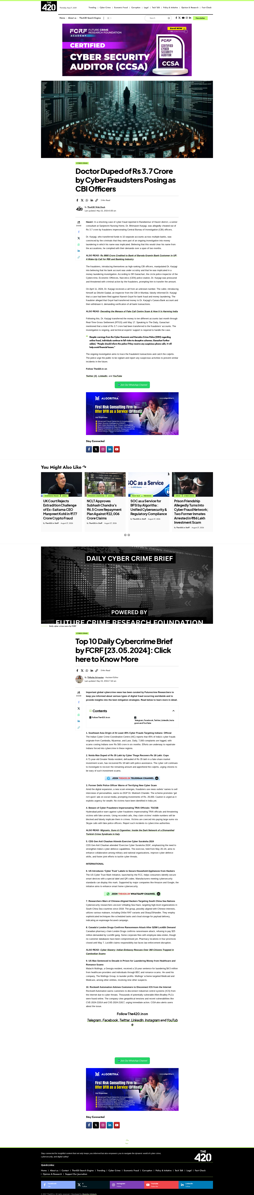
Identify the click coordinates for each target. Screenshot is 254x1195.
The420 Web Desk (96, 207)
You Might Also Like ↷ (63, 467)
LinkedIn (137, 1020)
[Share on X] (82, 200)
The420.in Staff (52, 523)
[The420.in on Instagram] (103, 449)
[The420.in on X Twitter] (96, 449)
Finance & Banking (53, 496)
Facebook (110, 1020)
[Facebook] (176, 18)
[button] (125, 535)
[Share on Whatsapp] (87, 200)
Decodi (104, 311)
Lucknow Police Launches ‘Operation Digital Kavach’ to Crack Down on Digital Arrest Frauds (191, 509)
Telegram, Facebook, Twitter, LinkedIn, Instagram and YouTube (154, 721)
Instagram (152, 1020)
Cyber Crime (82, 163)
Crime (134, 496)
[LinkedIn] (190, 18)
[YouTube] (183, 18)
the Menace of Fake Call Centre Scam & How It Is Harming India (144, 311)
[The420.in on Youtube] (117, 449)
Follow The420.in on (101, 717)
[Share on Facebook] (77, 200)
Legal (66, 496)
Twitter (124, 1020)
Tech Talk (92, 496)
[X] (179, 18)
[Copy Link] (96, 200)
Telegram (94, 1020)
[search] (211, 18)
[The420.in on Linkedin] (110, 449)
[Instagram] (186, 18)
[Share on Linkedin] (92, 200)
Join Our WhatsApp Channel (133, 385)
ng (109, 311)
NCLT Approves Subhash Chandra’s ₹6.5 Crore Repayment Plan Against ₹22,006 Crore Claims (60, 509)
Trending (104, 496)
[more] (103, 18)
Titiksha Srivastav (95, 677)
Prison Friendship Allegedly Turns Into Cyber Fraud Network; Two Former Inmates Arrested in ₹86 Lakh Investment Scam (147, 512)
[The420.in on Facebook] (89, 449)
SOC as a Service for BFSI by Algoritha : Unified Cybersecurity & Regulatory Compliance (105, 507)
